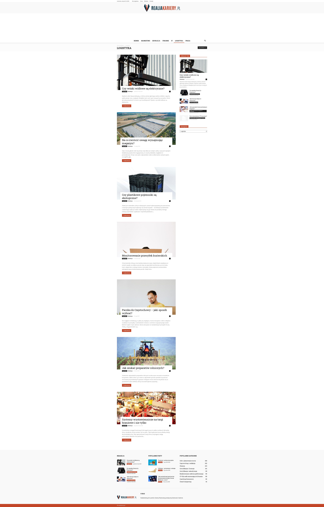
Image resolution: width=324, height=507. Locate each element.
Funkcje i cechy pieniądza (165, 460)
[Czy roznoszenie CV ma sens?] (184, 118)
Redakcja (130, 91)
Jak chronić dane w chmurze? (195, 99)
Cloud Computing (194, 102)
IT (172, 41)
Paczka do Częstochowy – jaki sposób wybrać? (144, 311)
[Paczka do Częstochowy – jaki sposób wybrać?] (146, 297)
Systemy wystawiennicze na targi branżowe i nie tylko (142, 421)
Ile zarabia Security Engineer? (195, 91)
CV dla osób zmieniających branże (197, 118)
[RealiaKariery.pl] (162, 8)
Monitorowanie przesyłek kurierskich (144, 255)
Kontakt (151, 1)
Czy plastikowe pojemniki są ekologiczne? (139, 196)
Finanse (166, 41)
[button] (205, 41)
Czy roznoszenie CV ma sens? (198, 116)
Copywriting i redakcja (187, 463)
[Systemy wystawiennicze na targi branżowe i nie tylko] (146, 408)
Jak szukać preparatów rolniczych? (143, 368)
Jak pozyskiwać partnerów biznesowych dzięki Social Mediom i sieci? (166, 478)
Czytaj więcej (126, 105)
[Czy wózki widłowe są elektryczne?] (146, 72)
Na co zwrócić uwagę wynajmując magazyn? (142, 141)
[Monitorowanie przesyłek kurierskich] (146, 239)
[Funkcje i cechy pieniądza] (152, 462)
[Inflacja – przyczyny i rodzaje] (152, 470)
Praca (187, 41)
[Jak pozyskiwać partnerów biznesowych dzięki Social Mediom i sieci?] (152, 479)
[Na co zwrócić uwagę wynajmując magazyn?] (146, 128)
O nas (141, 1)
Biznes (136, 41)
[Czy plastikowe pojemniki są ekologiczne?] (146, 183)
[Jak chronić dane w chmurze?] (184, 101)
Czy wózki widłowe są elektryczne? (143, 88)
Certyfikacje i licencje (187, 468)
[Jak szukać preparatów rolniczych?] (146, 353)
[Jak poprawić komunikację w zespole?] (184, 109)
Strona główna (135, 1)
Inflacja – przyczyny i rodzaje (166, 468)
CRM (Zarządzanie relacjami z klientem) (196, 111)
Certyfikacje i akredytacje (188, 471)
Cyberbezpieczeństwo (194, 94)
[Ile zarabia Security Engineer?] (184, 93)
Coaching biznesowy (187, 479)
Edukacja (156, 41)
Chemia (182, 466)
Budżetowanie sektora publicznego (191, 474)
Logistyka (179, 41)
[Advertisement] (162, 26)
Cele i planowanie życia (188, 461)
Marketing (145, 41)
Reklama (146, 1)
